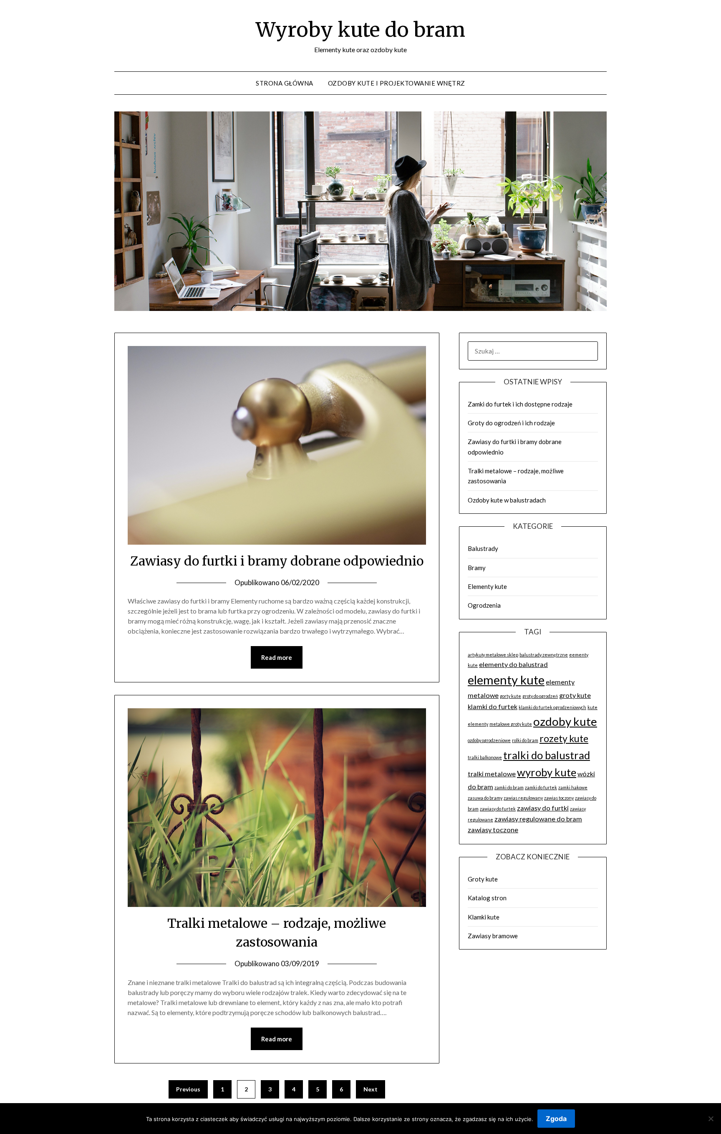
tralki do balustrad (546, 755)
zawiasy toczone (493, 829)
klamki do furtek (492, 706)
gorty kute (510, 696)
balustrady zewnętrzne (543, 654)
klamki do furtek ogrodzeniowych (552, 707)
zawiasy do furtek (498, 808)
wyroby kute (546, 772)
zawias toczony (559, 798)
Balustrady (483, 548)
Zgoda (556, 1118)
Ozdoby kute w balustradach (507, 500)
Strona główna (284, 83)
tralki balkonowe (485, 757)
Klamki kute (483, 917)
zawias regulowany (523, 798)
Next (370, 1089)
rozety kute (563, 738)
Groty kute (483, 879)
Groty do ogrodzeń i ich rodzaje (511, 423)
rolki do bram (525, 740)
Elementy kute (487, 586)
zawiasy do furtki (543, 808)
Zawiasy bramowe (493, 936)
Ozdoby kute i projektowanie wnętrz (396, 83)
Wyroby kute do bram (360, 29)
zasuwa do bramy (485, 798)
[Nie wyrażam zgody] (710, 1118)
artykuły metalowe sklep (493, 654)
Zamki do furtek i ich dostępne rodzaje (520, 404)
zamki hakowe (572, 787)
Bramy (477, 567)
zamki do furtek (541, 787)
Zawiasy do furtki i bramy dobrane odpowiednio (277, 561)
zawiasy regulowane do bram (538, 819)
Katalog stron (487, 898)
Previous (188, 1089)
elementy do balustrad (513, 664)
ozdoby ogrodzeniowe (489, 740)
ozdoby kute (565, 721)
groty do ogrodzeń (540, 696)
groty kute (575, 695)
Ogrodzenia (484, 605)
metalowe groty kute (510, 724)
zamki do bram (509, 787)
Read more (276, 657)
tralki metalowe (492, 774)
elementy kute (506, 679)
